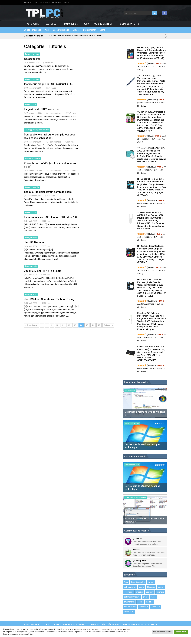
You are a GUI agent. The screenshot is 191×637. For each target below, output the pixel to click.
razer (153, 597)
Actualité (33, 24)
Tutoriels (70, 24)
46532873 (152, 200)
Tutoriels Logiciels (32, 187)
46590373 (152, 301)
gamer (161, 587)
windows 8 (155, 607)
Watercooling (32, 58)
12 (69, 325)
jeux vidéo (128, 592)
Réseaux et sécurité (32, 158)
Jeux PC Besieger (34, 242)
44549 (150, 63)
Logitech (149, 592)
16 (93, 325)
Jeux (86, 24)
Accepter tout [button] (181, 632)
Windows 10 (129, 612)
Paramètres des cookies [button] (162, 632)
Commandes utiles (132, 423)
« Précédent (31, 325)
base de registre (61, 30)
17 (99, 325)
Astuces (51, 24)
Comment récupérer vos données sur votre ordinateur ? (124, 624)
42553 (150, 136)
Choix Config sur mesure (69, 624)
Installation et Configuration (135, 497)
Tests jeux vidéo (31, 238)
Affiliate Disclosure (36, 624)
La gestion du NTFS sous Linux (42, 109)
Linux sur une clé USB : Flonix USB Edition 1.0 (50, 217)
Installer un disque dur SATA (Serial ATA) (48, 84)
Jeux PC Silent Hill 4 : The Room (42, 270)
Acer (47, 30)
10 (57, 325)
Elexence (151, 587)
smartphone (129, 602)
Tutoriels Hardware (32, 54)
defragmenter (89, 30)
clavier (76, 30)
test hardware (130, 607)
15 (87, 325)
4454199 (151, 167)
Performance (130, 391)
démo (102, 30)
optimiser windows (132, 597)
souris (140, 602)
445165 (151, 234)
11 (63, 325)
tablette (149, 602)
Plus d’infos (141, 106)
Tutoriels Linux (30, 105)
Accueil (27, 3)
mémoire (160, 592)
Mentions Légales (60, 3)
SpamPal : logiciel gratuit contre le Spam (48, 191)
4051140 (151, 335)
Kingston (139, 592)
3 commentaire (54, 170)
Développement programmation (37, 130)
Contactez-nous (42, 3)
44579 (150, 267)
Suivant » (108, 325)
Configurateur (103, 24)
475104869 (152, 100)
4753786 (151, 365)
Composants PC (129, 24)
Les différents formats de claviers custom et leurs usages (76, 36)
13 (75, 325)
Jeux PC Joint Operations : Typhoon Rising (49, 299)
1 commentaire (54, 113)
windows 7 (143, 607)
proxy (145, 597)
